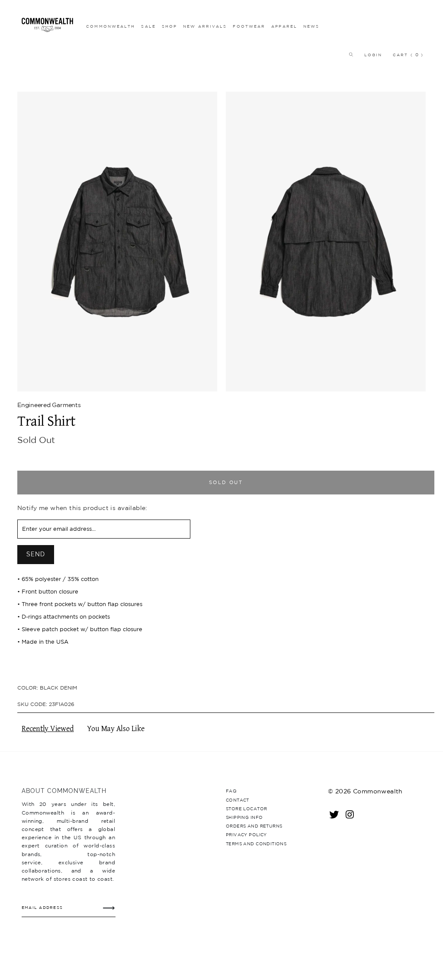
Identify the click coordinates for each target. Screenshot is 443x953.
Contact (237, 799)
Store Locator (246, 808)
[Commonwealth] (47, 25)
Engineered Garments (49, 404)
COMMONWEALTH (110, 26)
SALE (148, 26)
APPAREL (284, 26)
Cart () (408, 54)
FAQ (231, 790)
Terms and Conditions (256, 843)
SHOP (169, 26)
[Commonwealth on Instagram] (349, 814)
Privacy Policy (246, 834)
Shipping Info (244, 817)
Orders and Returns (254, 825)
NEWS (311, 26)
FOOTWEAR (249, 26)
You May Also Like (115, 728)
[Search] (348, 54)
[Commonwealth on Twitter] (334, 814)
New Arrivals (205, 26)
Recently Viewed (48, 728)
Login (373, 54)
